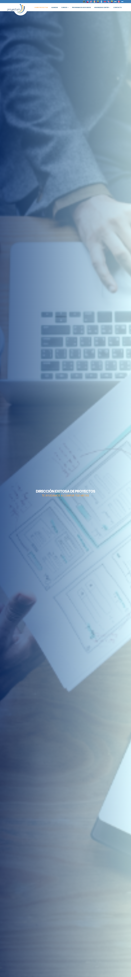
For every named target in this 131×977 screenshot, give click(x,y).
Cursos (64, 7)
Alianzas (54, 7)
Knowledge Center (101, 7)
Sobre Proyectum (41, 7)
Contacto (117, 7)
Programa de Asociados (81, 7)
